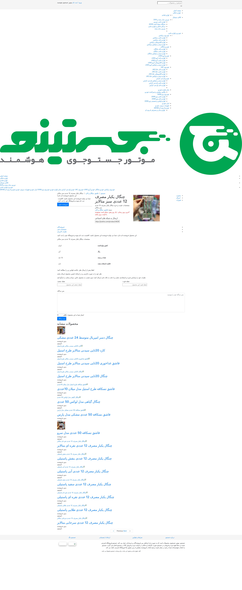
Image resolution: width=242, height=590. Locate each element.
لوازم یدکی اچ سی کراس (157, 85)
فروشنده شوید (63, 204)
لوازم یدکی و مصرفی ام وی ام (155, 110)
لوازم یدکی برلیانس (159, 40)
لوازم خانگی (177, 13)
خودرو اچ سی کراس (162, 78)
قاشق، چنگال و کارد (92, 193)
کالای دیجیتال (177, 17)
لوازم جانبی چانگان (159, 51)
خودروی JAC (165, 67)
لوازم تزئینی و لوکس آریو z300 (155, 65)
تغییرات (178, 200)
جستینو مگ (72, 537)
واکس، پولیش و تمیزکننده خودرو (155, 92)
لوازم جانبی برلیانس (159, 38)
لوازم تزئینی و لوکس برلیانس (156, 44)
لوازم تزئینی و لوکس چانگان (156, 54)
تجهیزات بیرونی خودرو (162, 106)
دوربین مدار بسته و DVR (161, 20)
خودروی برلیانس (164, 35)
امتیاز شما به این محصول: (75, 315)
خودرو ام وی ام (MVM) (161, 108)
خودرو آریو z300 (163, 56)
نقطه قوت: (125, 281)
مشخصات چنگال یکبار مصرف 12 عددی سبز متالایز (73, 239)
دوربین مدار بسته (160, 29)
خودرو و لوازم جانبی (174, 33)
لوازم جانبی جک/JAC (158, 72)
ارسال (178, 198)
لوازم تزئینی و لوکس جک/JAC (155, 76)
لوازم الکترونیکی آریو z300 (156, 63)
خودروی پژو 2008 (163, 94)
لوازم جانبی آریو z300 (158, 60)
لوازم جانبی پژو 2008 (158, 97)
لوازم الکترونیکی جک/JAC (157, 74)
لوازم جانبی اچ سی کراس (157, 83)
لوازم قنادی (165, 15)
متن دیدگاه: (60, 291)
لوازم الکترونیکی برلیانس (157, 42)
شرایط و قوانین (137, 537)
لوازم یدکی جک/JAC (158, 69)
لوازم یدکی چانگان (159, 49)
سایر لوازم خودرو (163, 90)
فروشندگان (60, 227)
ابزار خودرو (165, 103)
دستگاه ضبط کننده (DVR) (157, 24)
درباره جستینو (170, 537)
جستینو (102, 193)
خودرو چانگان (165, 47)
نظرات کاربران (62, 232)
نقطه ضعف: (61, 281)
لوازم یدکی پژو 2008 (158, 99)
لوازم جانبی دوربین (159, 22)
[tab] (119, 227)
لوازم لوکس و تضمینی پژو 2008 (155, 101)
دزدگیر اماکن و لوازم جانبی (156, 26)
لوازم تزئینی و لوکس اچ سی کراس (154, 81)
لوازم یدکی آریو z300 (158, 58)
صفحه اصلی (177, 11)
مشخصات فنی (61, 229)
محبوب (178, 196)
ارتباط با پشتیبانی (104, 537)
